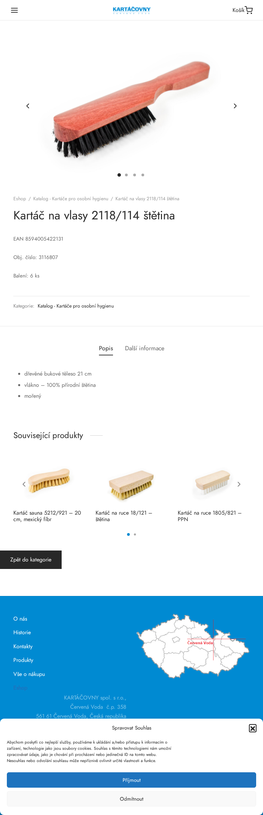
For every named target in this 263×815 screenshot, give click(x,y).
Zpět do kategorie (30, 559)
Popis (106, 348)
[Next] (239, 484)
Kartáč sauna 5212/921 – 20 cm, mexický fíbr (47, 516)
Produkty (23, 660)
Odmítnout (131, 799)
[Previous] (24, 484)
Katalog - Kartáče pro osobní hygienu (70, 198)
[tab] (106, 348)
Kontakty (23, 646)
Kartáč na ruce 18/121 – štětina (124, 516)
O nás (20, 619)
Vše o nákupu (29, 674)
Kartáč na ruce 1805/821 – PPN (210, 516)
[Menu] (14, 10)
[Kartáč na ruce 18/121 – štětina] (131, 480)
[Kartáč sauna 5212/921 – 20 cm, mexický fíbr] (49, 480)
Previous (28, 106)
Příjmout (132, 780)
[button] (252, 727)
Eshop (19, 198)
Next (235, 106)
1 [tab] (128, 534)
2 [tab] (135, 534)
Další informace (144, 348)
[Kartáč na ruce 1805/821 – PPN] (214, 480)
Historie (22, 632)
